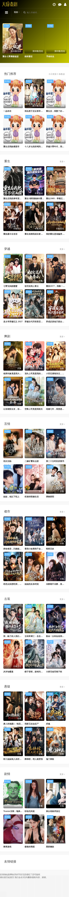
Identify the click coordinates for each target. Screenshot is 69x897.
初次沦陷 (7, 461)
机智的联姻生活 (32, 496)
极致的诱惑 (30, 847)
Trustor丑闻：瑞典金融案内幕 (16, 811)
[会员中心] (65, 4)
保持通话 (28, 56)
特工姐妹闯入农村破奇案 (14, 759)
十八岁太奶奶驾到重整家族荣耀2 (39, 146)
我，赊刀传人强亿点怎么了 (15, 636)
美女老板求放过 (53, 811)
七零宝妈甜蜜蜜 (10, 286)
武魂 (48, 724)
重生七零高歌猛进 (11, 56)
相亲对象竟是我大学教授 (14, 373)
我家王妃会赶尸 (32, 724)
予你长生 (50, 56)
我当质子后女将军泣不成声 (37, 111)
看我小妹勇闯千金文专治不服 (38, 549)
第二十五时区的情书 (55, 461)
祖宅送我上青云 (32, 286)
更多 (62, 161)
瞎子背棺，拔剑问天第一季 (37, 672)
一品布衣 (7, 111)
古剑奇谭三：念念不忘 (35, 636)
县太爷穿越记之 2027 (13, 321)
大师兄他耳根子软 (54, 672)
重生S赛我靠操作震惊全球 (36, 198)
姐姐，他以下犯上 (11, 496)
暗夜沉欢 (50, 549)
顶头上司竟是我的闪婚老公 (37, 373)
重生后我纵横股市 (11, 146)
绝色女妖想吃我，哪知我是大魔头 (18, 584)
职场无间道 (30, 811)
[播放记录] (54, 4)
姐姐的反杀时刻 (32, 584)
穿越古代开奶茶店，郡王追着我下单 (41, 321)
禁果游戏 (7, 847)
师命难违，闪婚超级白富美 (15, 549)
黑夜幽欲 (50, 847)
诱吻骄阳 (50, 496)
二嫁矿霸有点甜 (32, 461)
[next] (64, 40)
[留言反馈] (59, 4)
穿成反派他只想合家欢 (56, 321)
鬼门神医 (50, 759)
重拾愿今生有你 (10, 234)
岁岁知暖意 (8, 672)
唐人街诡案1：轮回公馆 (14, 724)
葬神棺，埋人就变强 (34, 759)
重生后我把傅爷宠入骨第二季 (16, 198)
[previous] (4, 40)
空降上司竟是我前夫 (34, 409)
